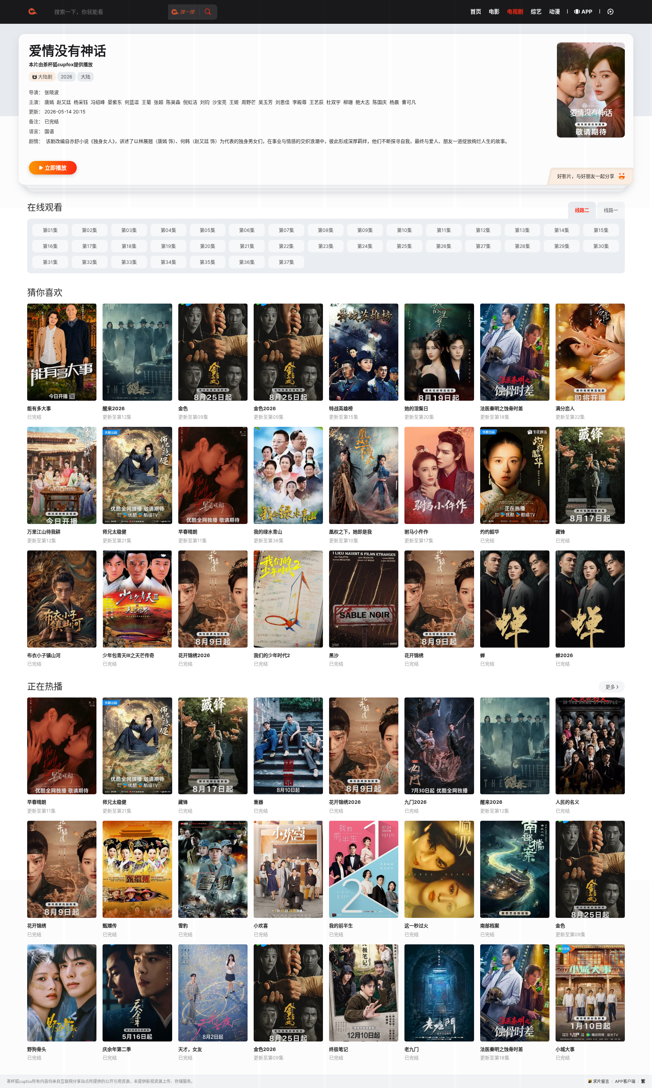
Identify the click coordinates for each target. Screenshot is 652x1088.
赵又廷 (64, 102)
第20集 (207, 246)
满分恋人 (565, 408)
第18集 (129, 246)
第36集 (247, 262)
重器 (258, 802)
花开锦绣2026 (194, 655)
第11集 (444, 230)
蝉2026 (564, 655)
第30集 (601, 246)
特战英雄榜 (341, 408)
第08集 (325, 230)
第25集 (404, 246)
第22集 (286, 246)
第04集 (168, 230)
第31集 (50, 262)
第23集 (325, 246)
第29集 (561, 246)
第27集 (483, 246)
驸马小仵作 (416, 531)
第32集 (89, 262)
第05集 (207, 230)
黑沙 (334, 655)
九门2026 (415, 802)
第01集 (50, 230)
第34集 (168, 262)
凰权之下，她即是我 (350, 531)
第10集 (404, 230)
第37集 (286, 262)
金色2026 (265, 408)
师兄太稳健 (114, 531)
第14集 (561, 230)
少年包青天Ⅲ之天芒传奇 (128, 655)
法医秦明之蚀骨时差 (501, 408)
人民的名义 (567, 802)
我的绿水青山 (268, 531)
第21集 (247, 246)
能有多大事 (39, 408)
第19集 (168, 246)
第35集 (207, 262)
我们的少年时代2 (272, 655)
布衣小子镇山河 (43, 655)
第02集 (89, 230)
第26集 (443, 246)
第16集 (50, 246)
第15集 (601, 230)
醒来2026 (114, 408)
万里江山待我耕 (43, 531)
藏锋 (560, 531)
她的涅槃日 (416, 408)
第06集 (247, 230)
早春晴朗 (187, 531)
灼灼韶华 (489, 531)
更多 (610, 687)
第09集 (365, 230)
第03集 (129, 230)
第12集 (483, 230)
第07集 (286, 230)
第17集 (89, 246)
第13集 (522, 230)
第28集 (522, 246)
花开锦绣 (413, 655)
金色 (183, 408)
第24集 (365, 246)
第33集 (129, 262)
